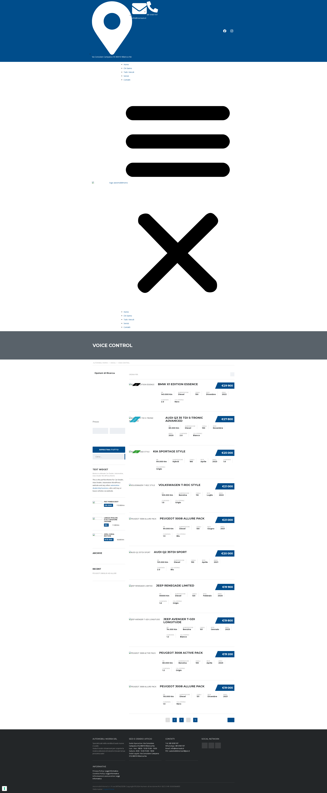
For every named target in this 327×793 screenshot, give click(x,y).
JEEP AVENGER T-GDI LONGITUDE (179, 620)
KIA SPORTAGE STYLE (169, 451)
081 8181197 (173, 743)
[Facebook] (225, 31)
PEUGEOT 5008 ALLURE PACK (182, 518)
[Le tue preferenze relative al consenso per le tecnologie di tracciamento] (4, 788)
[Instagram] (232, 31)
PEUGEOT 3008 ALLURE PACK (182, 686)
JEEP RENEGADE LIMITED (175, 585)
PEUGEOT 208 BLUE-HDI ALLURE (104, 573)
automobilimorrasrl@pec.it (179, 751)
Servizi (126, 76)
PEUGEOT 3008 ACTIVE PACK (181, 652)
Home (126, 64)
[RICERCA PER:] (109, 457)
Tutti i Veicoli (129, 72)
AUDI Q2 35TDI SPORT (170, 552)
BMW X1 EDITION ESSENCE (178, 384)
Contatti (127, 80)
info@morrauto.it (177, 748)
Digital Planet (108, 789)
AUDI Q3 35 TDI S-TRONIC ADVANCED (184, 419)
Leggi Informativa (111, 771)
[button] (178, 197)
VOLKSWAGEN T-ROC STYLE (179, 485)
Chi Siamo (128, 68)
